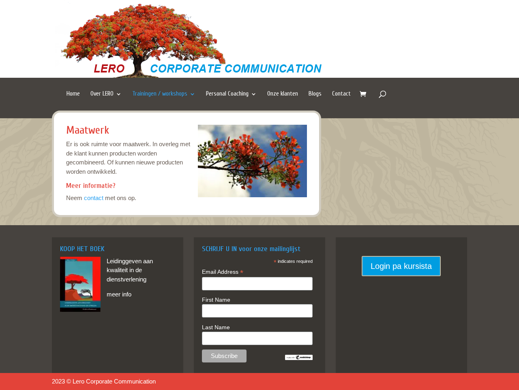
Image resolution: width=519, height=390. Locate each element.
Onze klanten (282, 94)
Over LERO (102, 94)
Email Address (222, 272)
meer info (119, 294)
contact (93, 197)
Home (73, 94)
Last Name (216, 327)
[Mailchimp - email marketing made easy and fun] (299, 358)
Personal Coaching (227, 94)
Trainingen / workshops (159, 94)
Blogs (315, 94)
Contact (341, 94)
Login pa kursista (401, 266)
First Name (216, 299)
